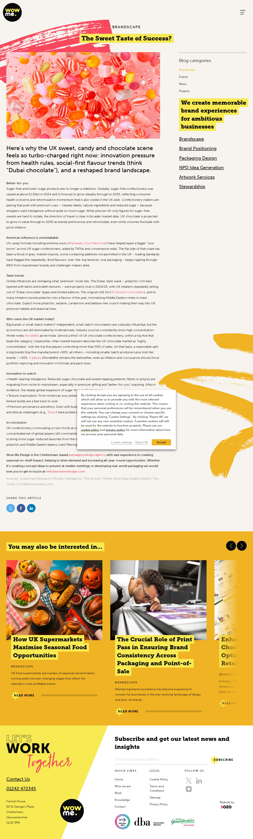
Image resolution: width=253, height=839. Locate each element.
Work (118, 793)
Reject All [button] (141, 442)
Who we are (123, 786)
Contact (120, 806)
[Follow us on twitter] (189, 781)
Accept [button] (161, 442)
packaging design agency (87, 455)
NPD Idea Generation (201, 167)
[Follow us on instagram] (189, 789)
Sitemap (155, 797)
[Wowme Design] (12, 12)
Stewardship (192, 186)
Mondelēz (32, 335)
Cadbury (35, 358)
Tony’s (51, 412)
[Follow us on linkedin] (199, 781)
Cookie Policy (159, 779)
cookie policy (90, 429)
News (183, 84)
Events (183, 77)
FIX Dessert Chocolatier (127, 292)
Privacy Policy (159, 804)
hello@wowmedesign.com (65, 471)
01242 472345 (21, 788)
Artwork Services (197, 177)
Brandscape (187, 69)
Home (119, 779)
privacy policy (115, 429)
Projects (184, 91)
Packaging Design (198, 158)
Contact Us (18, 779)
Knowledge (122, 800)
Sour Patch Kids (95, 243)
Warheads (76, 243)
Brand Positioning (198, 148)
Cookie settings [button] (121, 442)
